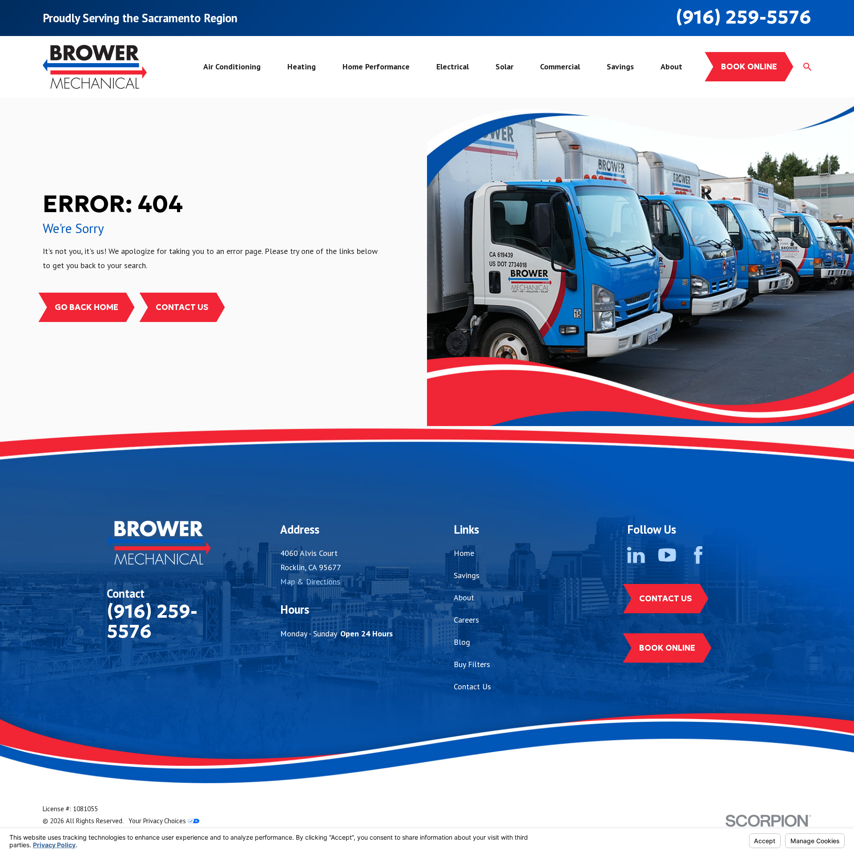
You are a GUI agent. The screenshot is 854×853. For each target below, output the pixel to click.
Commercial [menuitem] (560, 66)
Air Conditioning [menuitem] (232, 66)
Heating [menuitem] (301, 66)
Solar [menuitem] (504, 66)
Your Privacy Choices (158, 821)
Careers (466, 620)
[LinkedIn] (636, 555)
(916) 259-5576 (743, 17)
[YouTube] (667, 555)
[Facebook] (698, 555)
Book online (749, 66)
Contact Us (182, 307)
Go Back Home (86, 307)
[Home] (95, 67)
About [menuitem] (671, 66)
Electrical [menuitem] (452, 66)
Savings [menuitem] (620, 66)
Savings (466, 575)
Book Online (667, 648)
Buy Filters (472, 664)
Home (464, 553)
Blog (462, 642)
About (464, 597)
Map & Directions (310, 581)
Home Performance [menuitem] (376, 66)
